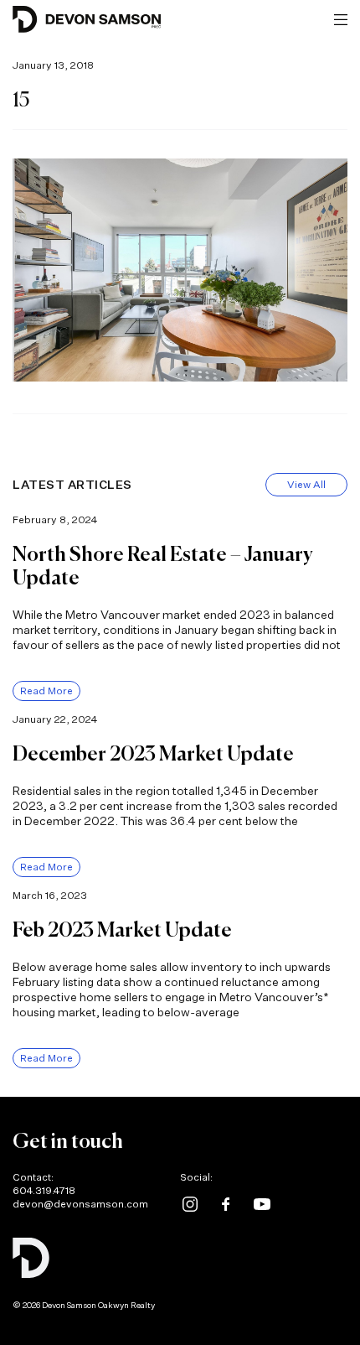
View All (306, 484)
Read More (46, 690)
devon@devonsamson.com (80, 1203)
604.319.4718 (44, 1190)
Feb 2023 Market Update (122, 931)
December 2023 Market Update (153, 755)
